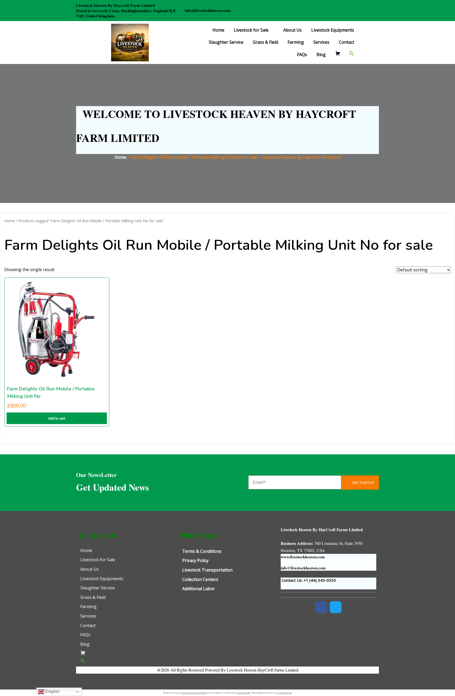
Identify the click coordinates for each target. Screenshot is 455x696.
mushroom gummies (194, 692)
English (52, 691)
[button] (351, 53)
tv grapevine (285, 692)
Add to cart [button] (56, 418)
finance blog (243, 692)
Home (120, 157)
